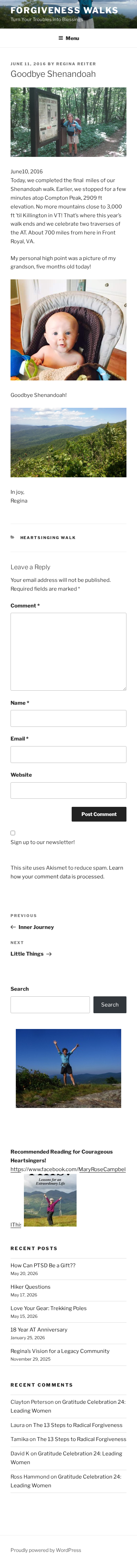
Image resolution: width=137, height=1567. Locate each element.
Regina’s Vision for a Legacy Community (60, 1351)
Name (20, 703)
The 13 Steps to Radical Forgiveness (78, 1425)
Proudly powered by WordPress (46, 1550)
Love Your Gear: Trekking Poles (49, 1308)
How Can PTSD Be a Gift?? (43, 1265)
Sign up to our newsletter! (43, 842)
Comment (25, 606)
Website (21, 775)
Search (20, 989)
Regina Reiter (76, 63)
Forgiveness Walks (65, 10)
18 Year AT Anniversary (39, 1330)
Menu (72, 38)
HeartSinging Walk (48, 537)
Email (19, 739)
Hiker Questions (31, 1287)
